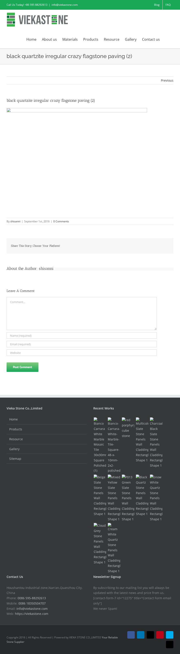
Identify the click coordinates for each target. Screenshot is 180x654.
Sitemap (15, 459)
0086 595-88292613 (32, 598)
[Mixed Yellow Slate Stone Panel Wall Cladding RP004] (114, 498)
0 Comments (61, 221)
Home (13, 419)
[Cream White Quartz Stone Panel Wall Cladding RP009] (114, 548)
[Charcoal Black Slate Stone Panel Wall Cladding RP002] (156, 443)
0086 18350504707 (32, 603)
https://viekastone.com (31, 614)
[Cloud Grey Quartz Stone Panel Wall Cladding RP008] (99, 543)
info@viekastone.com (65, 5)
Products (15, 429)
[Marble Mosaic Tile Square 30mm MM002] (99, 445)
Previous (167, 80)
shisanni (15, 221)
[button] (166, 38)
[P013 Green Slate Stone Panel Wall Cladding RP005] (128, 498)
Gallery (14, 449)
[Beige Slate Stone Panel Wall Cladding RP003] (99, 495)
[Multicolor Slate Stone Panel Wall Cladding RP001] (142, 440)
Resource (16, 439)
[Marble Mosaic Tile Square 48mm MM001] (114, 445)
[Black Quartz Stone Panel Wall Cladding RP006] (142, 495)
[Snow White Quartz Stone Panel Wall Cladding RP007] (156, 498)
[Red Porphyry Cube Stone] (128, 428)
